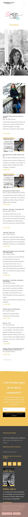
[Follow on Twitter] (14, 464)
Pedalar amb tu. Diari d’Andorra (11, 309)
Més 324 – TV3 (7, 323)
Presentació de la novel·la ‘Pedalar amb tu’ (13, 155)
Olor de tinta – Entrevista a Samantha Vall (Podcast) (13, 280)
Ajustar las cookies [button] (7, 513)
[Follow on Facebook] (9, 464)
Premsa (13, 119)
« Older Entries (7, 360)
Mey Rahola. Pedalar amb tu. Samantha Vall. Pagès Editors (13, 252)
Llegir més (6, 133)
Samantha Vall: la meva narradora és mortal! (13, 117)
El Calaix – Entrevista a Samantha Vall (13, 209)
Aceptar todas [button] (17, 513)
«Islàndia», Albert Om (9, 232)
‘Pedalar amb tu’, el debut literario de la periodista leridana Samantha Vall (13, 349)
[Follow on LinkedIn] (19, 464)
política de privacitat (8, 440)
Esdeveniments (15, 158)
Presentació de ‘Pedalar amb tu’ (11, 191)
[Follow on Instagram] (5, 464)
